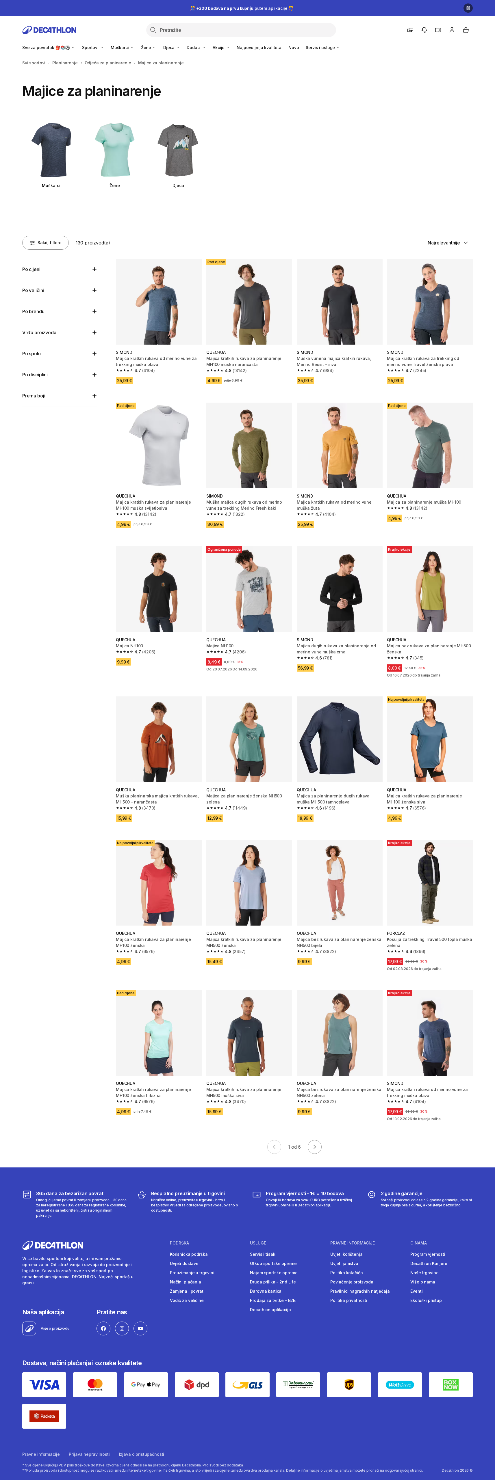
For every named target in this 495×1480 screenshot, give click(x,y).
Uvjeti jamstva (344, 1263)
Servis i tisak (262, 1254)
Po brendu (33, 311)
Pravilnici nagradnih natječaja (360, 1291)
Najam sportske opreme (273, 1272)
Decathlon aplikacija (270, 1309)
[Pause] (468, 8)
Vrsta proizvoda (39, 332)
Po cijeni (31, 269)
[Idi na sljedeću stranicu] (315, 1147)
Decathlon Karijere (428, 1263)
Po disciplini (35, 375)
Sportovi (91, 47)
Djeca (169, 47)
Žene (146, 47)
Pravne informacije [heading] (352, 1243)
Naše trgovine (424, 1272)
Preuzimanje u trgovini (192, 1272)
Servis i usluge (321, 47)
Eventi (416, 1291)
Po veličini (33, 290)
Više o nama (422, 1281)
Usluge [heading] (258, 1243)
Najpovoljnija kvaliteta (259, 47)
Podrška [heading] (179, 1243)
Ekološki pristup (426, 1300)
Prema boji (33, 396)
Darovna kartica (265, 1291)
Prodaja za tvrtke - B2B (273, 1300)
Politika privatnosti (348, 1300)
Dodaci (194, 47)
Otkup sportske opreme (273, 1263)
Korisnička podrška (188, 1254)
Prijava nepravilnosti (89, 1454)
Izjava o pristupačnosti (141, 1454)
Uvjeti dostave (184, 1263)
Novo (293, 47)
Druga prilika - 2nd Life (273, 1281)
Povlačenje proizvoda (351, 1281)
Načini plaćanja (185, 1281)
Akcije (219, 47)
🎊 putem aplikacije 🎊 (241, 8)
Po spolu (31, 353)
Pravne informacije (41, 1454)
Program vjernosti (427, 1254)
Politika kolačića (346, 1272)
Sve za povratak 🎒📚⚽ (46, 47)
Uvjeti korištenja (346, 1254)
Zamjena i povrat (186, 1291)
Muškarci (120, 47)
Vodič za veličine (187, 1300)
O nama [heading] (418, 1243)
